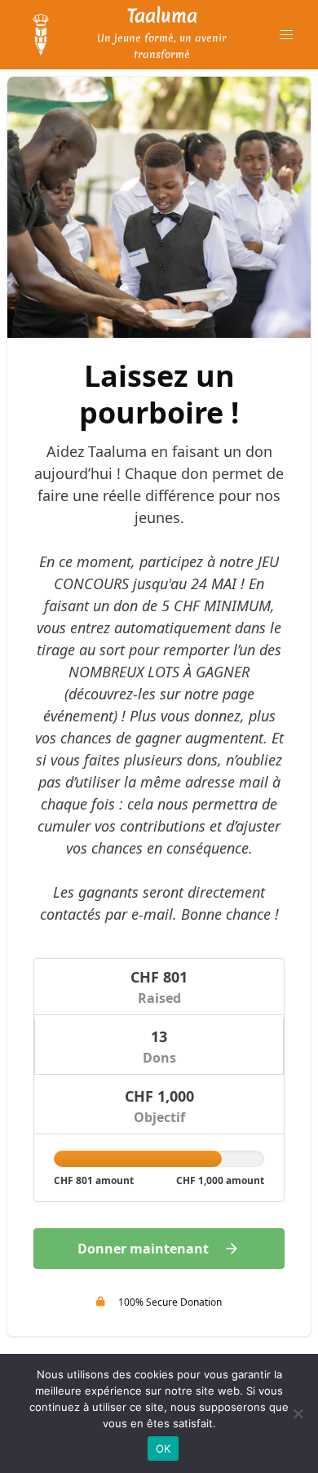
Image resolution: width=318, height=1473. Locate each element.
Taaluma (162, 15)
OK (163, 1448)
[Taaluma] (41, 35)
